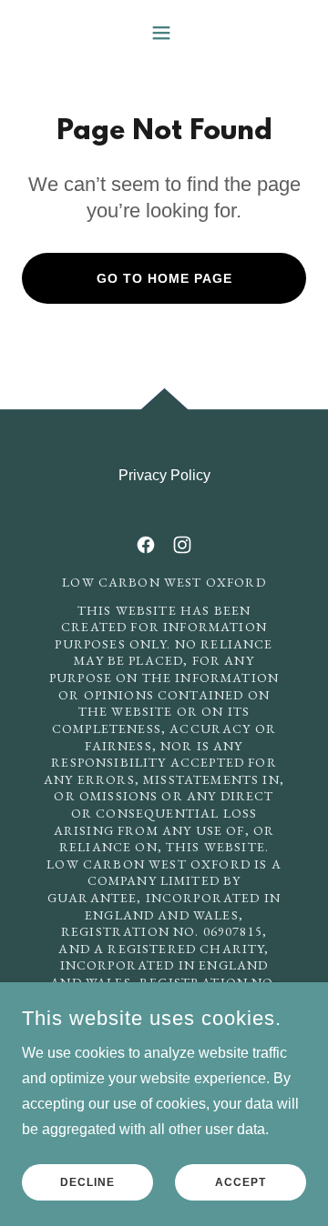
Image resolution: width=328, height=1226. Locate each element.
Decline (87, 1182)
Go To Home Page (164, 278)
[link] (146, 545)
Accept (240, 1182)
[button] (164, 33)
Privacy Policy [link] (164, 475)
